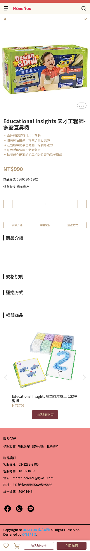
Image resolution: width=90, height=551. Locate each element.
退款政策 (9, 446)
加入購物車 (39, 545)
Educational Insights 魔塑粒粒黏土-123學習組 (45, 398)
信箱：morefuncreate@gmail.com (28, 478)
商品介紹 (17, 225)
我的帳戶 (53, 446)
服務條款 (38, 446)
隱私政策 (24, 446)
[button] (84, 377)
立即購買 (71, 545)
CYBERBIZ (29, 534)
